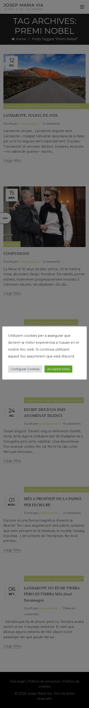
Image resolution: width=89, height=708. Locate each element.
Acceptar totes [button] (58, 369)
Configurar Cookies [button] (25, 369)
